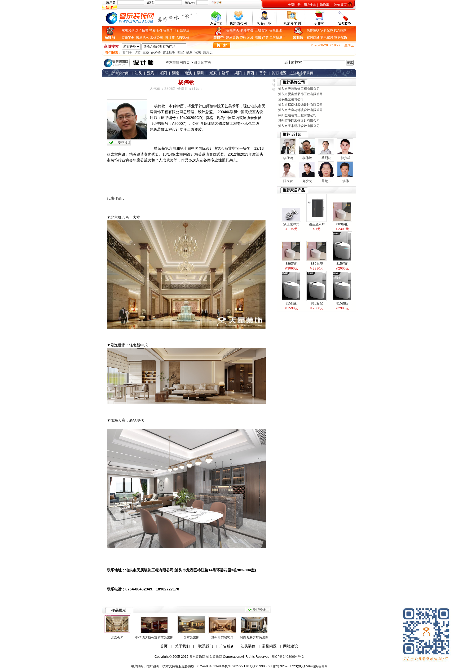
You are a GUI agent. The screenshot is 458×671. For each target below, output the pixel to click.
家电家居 (326, 37)
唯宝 (181, 52)
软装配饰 (327, 30)
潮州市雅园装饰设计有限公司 (299, 120)
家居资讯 (128, 30)
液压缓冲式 (291, 224)
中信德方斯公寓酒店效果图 (154, 637)
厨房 (279, 37)
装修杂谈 (233, 30)
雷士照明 (169, 52)
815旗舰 (342, 303)
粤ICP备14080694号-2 (287, 657)
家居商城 (313, 37)
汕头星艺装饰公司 (291, 99)
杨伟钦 (307, 158)
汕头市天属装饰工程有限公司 (299, 89)
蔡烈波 (326, 158)
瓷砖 (243, 37)
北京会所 (117, 637)
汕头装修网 (320, 666)
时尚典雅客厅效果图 (254, 637)
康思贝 (208, 52)
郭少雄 (345, 158)
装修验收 (313, 30)
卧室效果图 (191, 637)
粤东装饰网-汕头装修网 (205, 657)
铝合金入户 (316, 224)
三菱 (146, 52)
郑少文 (307, 181)
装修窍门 (169, 30)
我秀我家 (340, 30)
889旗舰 (316, 264)
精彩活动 (155, 30)
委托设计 (124, 142)
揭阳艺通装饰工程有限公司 (297, 115)
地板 (250, 37)
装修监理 (275, 30)
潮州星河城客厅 (222, 637)
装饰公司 (156, 37)
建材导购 (232, 37)
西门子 (127, 52)
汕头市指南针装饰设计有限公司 (300, 105)
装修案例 (129, 37)
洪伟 (345, 181)
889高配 (291, 264)
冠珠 (198, 52)
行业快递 (183, 30)
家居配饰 (340, 37)
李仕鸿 (288, 158)
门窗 (265, 37)
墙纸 (258, 37)
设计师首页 (202, 62)
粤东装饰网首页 (178, 62)
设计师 (170, 37)
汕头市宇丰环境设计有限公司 (299, 126)
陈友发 (288, 181)
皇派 (189, 52)
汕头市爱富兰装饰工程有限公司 (300, 94)
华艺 (137, 52)
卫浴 (273, 37)
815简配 (291, 303)
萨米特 (156, 52)
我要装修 (183, 37)
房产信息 (141, 30)
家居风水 (143, 37)
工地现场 (262, 30)
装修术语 (247, 30)
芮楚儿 (326, 181)
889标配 (342, 224)
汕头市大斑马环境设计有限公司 (300, 110)
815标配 (342, 264)
